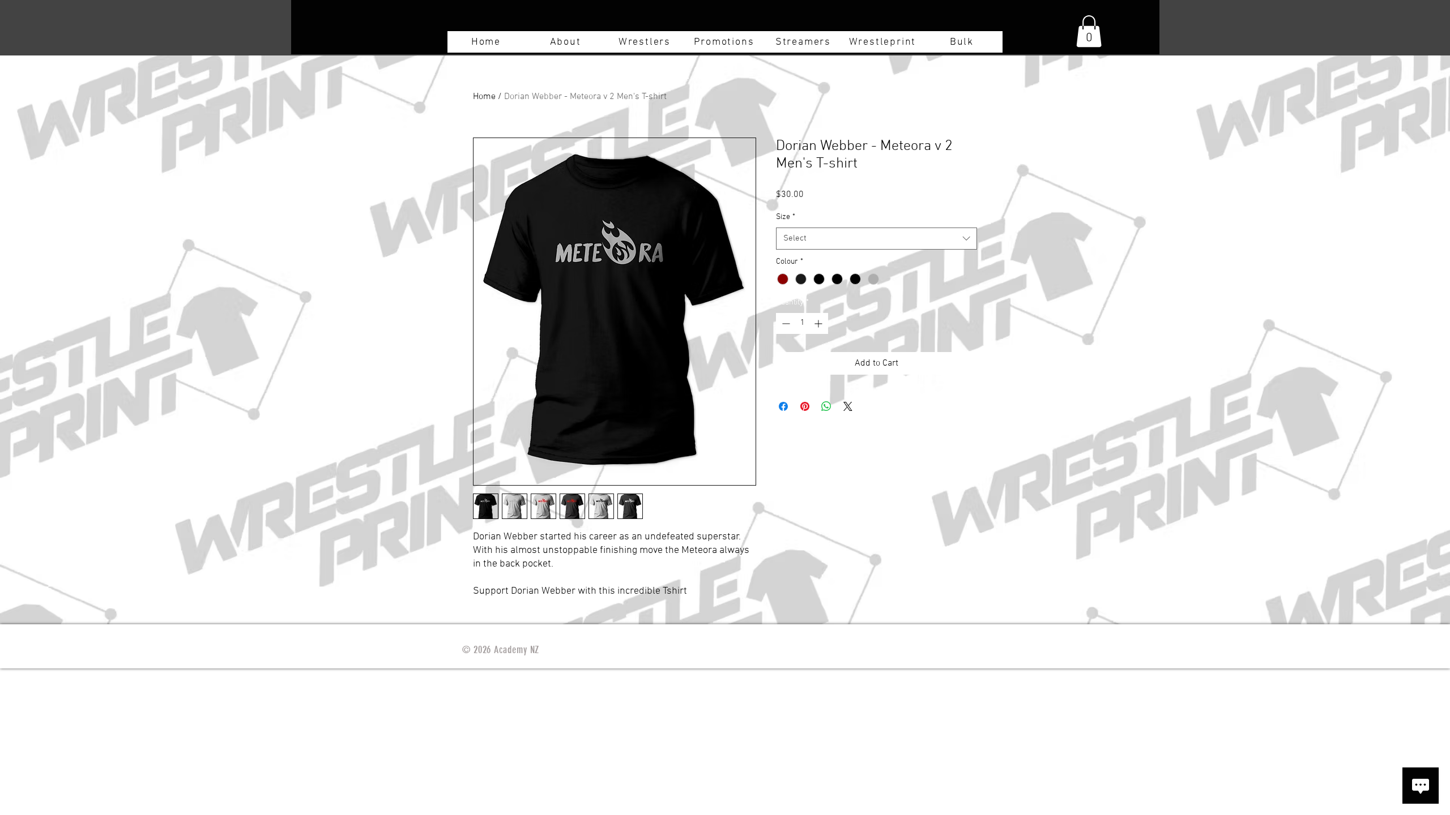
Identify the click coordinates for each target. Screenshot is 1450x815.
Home (484, 96)
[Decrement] (785, 323)
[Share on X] (848, 406)
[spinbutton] (802, 323)
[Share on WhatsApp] (826, 406)
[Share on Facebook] (783, 406)
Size (785, 217)
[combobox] (876, 239)
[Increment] (819, 323)
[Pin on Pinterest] (805, 406)
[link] (1089, 31)
